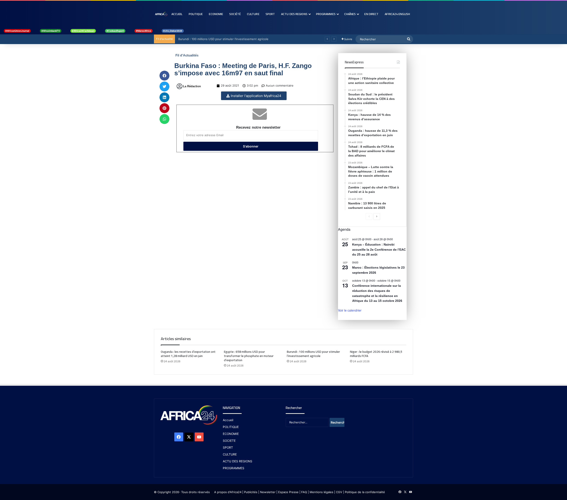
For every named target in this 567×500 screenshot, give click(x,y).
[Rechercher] (408, 39)
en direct (371, 14)
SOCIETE (229, 440)
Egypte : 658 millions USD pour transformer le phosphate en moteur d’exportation (249, 356)
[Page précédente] (369, 216)
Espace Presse (288, 492)
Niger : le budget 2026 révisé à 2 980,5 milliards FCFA (376, 354)
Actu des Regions (294, 14)
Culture (253, 14)
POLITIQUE (231, 427)
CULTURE (230, 454)
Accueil (177, 14)
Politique (196, 14)
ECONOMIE (231, 434)
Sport (270, 14)
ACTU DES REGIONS (237, 461)
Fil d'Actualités (186, 55)
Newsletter (268, 492)
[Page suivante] (376, 216)
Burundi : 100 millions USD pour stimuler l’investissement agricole (222, 39)
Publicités (250, 492)
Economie (216, 14)
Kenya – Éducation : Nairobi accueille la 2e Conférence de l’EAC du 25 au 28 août (379, 249)
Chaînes (350, 14)
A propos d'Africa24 (227, 492)
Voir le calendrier (349, 310)
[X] (188, 436)
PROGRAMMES (326, 14)
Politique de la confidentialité (365, 492)
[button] (164, 76)
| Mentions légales (320, 492)
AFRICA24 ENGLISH (397, 14)
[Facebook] (178, 436)
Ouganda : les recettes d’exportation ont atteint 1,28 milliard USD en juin (188, 354)
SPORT (228, 447)
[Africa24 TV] (161, 14)
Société (235, 14)
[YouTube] (199, 436)
